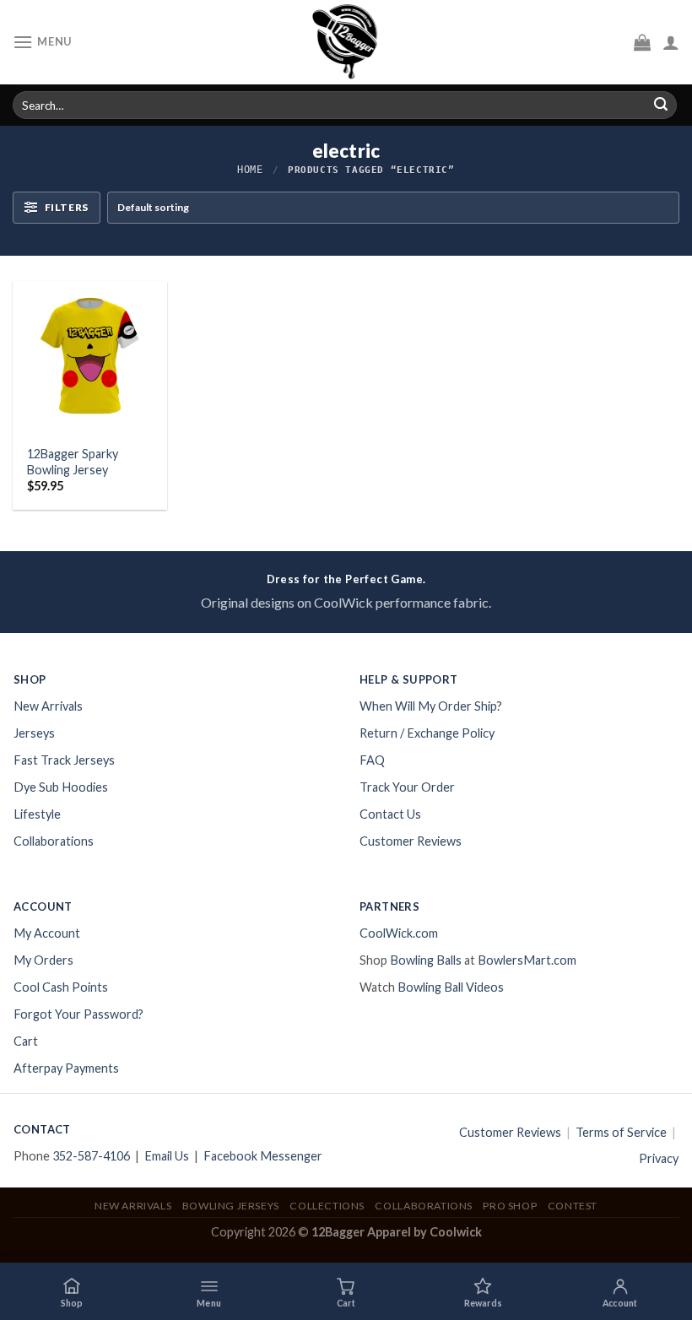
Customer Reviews (411, 841)
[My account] (670, 42)
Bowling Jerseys (230, 1205)
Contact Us (390, 814)
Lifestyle (37, 814)
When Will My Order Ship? (431, 706)
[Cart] (642, 42)
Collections (327, 1205)
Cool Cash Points (61, 987)
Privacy (658, 1158)
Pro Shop (510, 1205)
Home (249, 170)
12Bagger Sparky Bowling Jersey (72, 461)
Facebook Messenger (262, 1156)
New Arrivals (48, 706)
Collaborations (54, 841)
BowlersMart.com (527, 960)
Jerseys (34, 733)
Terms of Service (621, 1132)
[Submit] (661, 105)
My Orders (43, 960)
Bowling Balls (426, 960)
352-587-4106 (91, 1156)
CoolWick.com (399, 933)
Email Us (166, 1156)
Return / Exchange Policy (427, 733)
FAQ (372, 760)
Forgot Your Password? (78, 1014)
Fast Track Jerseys (64, 760)
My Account (47, 933)
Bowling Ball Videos (450, 987)
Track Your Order (407, 787)
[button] (208, 1291)
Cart (26, 1041)
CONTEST (572, 1205)
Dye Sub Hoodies (61, 787)
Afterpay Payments (66, 1068)
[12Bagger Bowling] (346, 42)
